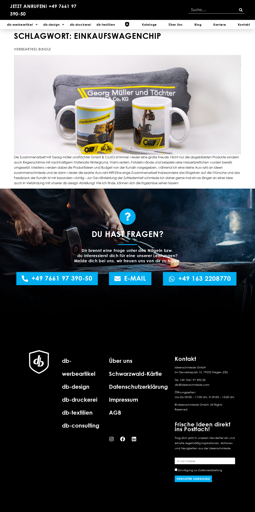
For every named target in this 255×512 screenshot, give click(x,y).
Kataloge (149, 24)
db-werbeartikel (20, 24)
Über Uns (176, 24)
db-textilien (105, 24)
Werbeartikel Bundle (32, 49)
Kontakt (244, 24)
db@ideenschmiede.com (192, 384)
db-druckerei (80, 24)
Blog (198, 24)
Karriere (219, 24)
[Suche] (240, 10)
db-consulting (80, 425)
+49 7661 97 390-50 (193, 380)
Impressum (123, 399)
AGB (115, 412)
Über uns (120, 360)
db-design (51, 24)
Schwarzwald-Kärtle (135, 373)
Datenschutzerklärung (138, 386)
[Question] (127, 217)
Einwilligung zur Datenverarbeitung (200, 470)
